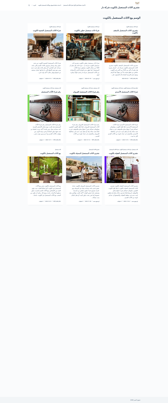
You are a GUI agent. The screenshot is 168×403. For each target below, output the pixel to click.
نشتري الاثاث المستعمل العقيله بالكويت (123, 153)
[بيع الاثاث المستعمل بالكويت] (45, 169)
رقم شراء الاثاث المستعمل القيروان (86, 92)
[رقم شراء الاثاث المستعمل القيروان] (84, 108)
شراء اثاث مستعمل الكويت (132, 26)
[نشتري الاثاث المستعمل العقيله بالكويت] (122, 169)
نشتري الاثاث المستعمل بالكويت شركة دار (120, 7)
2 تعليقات (81, 78)
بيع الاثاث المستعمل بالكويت (50, 153)
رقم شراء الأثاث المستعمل (51, 92)
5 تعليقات (80, 139)
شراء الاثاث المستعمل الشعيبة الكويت (47, 30)
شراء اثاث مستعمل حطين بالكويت (86, 30)
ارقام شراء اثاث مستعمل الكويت (131, 88)
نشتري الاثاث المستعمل (94, 149)
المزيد (34, 5)
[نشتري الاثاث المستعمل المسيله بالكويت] (84, 169)
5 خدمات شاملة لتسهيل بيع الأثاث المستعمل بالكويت (49, 5)
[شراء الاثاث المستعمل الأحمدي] (122, 108)
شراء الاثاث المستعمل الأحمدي (126, 92)
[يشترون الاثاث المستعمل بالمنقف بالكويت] (122, 49)
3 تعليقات (41, 139)
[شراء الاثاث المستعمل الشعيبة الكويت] (45, 46)
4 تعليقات (41, 78)
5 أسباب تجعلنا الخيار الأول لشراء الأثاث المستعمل (74, 5)
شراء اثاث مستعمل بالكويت (93, 26)
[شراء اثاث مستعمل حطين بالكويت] (84, 46)
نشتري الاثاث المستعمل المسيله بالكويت (84, 153)
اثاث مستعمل (96, 88)
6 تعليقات (118, 139)
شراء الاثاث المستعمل (114, 149)
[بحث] (29, 5)
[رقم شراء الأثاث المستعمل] (45, 108)
